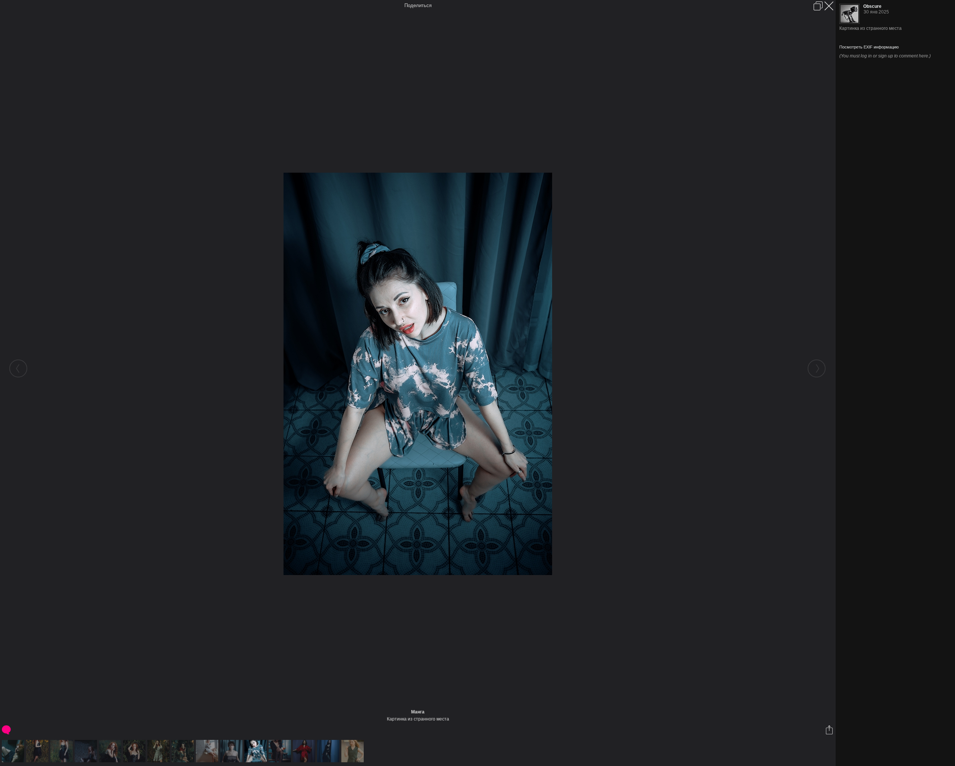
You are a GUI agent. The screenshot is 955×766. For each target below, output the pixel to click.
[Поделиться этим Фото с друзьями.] (830, 729)
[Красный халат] (305, 751)
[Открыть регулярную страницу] (818, 5)
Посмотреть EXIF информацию (869, 47)
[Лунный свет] (87, 751)
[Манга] (256, 751)
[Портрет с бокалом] (281, 751)
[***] (14, 751)
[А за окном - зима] (208, 751)
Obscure (872, 6)
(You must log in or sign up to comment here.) (885, 56)
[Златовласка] (62, 751)
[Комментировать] (7, 729)
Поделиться (418, 5)
